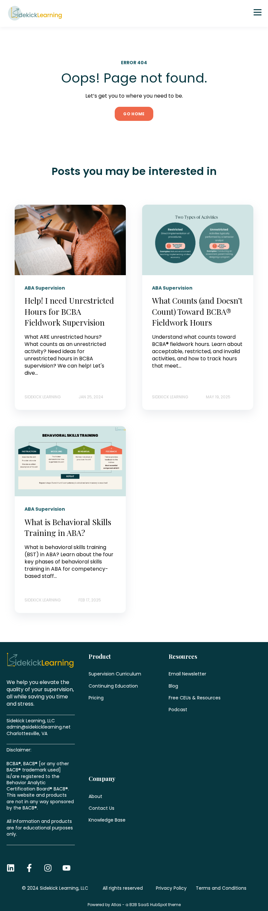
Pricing (96, 698)
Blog (173, 686)
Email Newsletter (187, 674)
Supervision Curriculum (115, 674)
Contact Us (101, 808)
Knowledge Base (107, 820)
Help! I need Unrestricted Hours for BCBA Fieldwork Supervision (69, 311)
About (95, 796)
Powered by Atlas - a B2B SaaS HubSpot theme (134, 904)
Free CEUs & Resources (195, 698)
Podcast (178, 709)
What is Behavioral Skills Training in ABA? (68, 527)
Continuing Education (113, 686)
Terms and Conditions (221, 888)
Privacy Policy (171, 888)
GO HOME (134, 114)
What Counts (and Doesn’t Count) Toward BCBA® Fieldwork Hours (197, 311)
